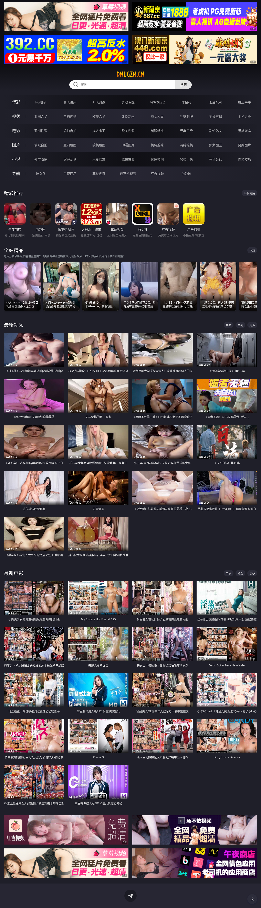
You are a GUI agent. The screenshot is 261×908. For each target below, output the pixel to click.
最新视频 (13, 324)
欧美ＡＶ (98, 116)
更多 (252, 325)
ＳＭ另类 (244, 116)
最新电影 (13, 573)
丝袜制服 (186, 116)
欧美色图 (98, 145)
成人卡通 (98, 131)
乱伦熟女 (215, 131)
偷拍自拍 (69, 131)
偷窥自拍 (40, 145)
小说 (16, 159)
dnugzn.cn (130, 74)
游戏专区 (128, 102)
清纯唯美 (186, 145)
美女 (228, 325)
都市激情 (40, 159)
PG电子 (40, 102)
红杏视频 (157, 173)
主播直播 (215, 116)
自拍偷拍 (69, 116)
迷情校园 (157, 159)
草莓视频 (98, 173)
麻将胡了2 (157, 102)
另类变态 (244, 131)
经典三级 (186, 131)
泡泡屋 (186, 173)
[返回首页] (252, 899)
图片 (16, 145)
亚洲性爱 (40, 131)
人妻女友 (98, 159)
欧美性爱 (128, 131)
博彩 (16, 102)
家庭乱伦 (69, 159)
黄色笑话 (215, 159)
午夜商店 (69, 173)
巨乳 (240, 325)
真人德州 (69, 102)
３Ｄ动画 (128, 116)
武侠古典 (128, 159)
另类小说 (186, 159)
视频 (16, 116)
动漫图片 (128, 145)
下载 (252, 250)
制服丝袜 (157, 131)
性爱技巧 (244, 159)
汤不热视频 (128, 173)
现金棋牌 (215, 102)
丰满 (228, 573)
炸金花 (186, 102)
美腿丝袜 (157, 145)
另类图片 (244, 145)
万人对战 (98, 102)
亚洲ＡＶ (40, 116)
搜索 (183, 84)
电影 (16, 130)
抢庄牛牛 (244, 102)
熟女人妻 (157, 116)
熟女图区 (215, 145)
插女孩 (41, 173)
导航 (16, 173)
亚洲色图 (69, 145)
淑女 (240, 573)
